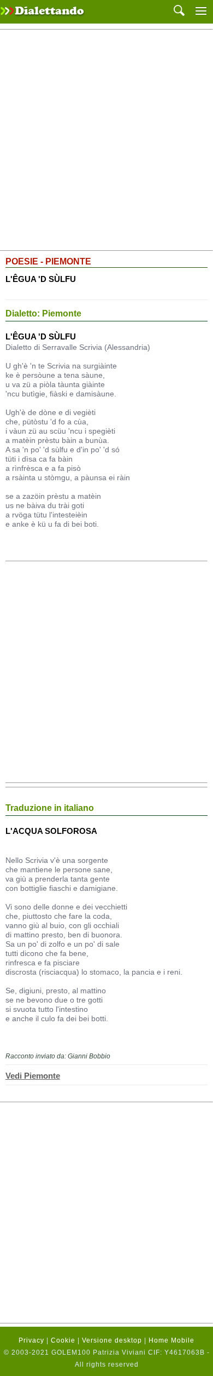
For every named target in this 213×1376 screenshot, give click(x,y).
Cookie (63, 1340)
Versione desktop (112, 1340)
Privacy (31, 1340)
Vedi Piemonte (32, 1075)
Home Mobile (171, 1340)
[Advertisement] (106, 140)
